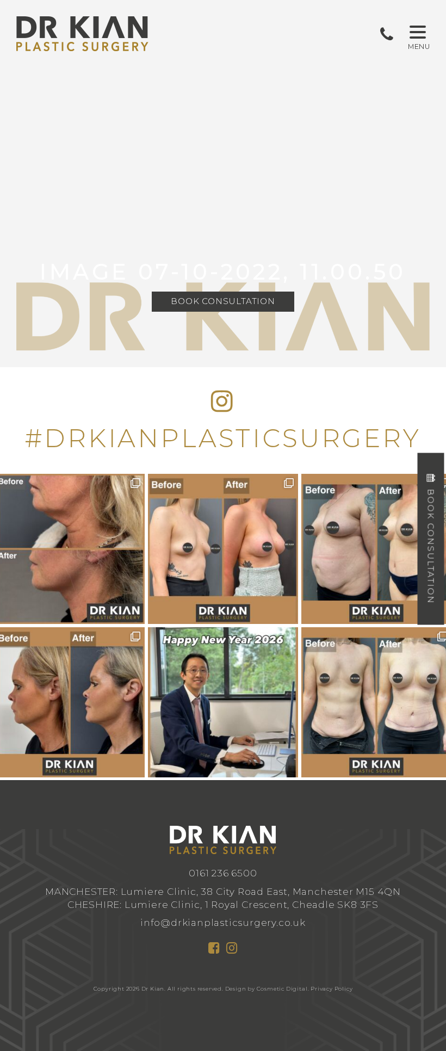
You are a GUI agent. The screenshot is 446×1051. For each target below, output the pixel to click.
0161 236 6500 (223, 873)
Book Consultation (223, 301)
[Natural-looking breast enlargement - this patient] (223, 549)
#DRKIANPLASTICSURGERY (223, 438)
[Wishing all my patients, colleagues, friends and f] (223, 702)
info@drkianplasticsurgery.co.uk (223, 922)
